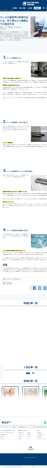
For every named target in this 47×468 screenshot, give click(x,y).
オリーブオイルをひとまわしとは (7, 432)
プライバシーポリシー (42, 438)
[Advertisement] (18, 334)
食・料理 (21, 434)
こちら (20, 278)
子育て (29, 436)
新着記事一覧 (3, 434)
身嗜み (29, 432)
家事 (20, 436)
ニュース (29, 438)
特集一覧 (2, 436)
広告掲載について (41, 434)
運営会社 (39, 432)
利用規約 (39, 436)
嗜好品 (29, 434)
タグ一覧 (2, 438)
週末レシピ (21, 432)
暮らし (20, 438)
